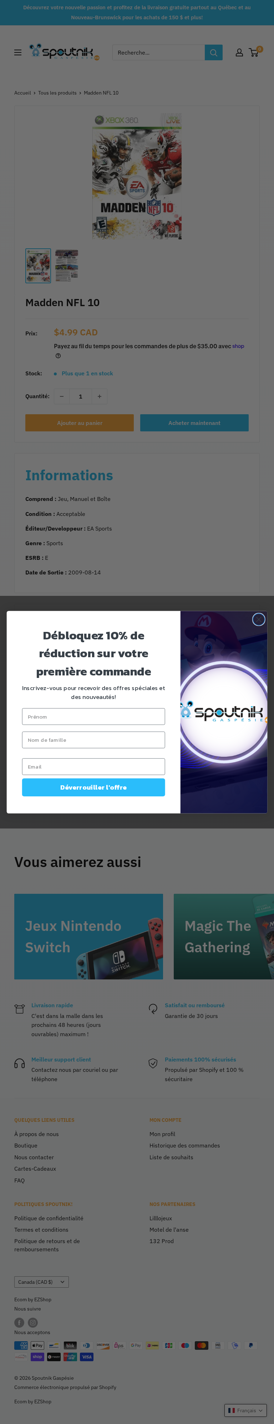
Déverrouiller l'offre (93, 787)
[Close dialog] (259, 619)
